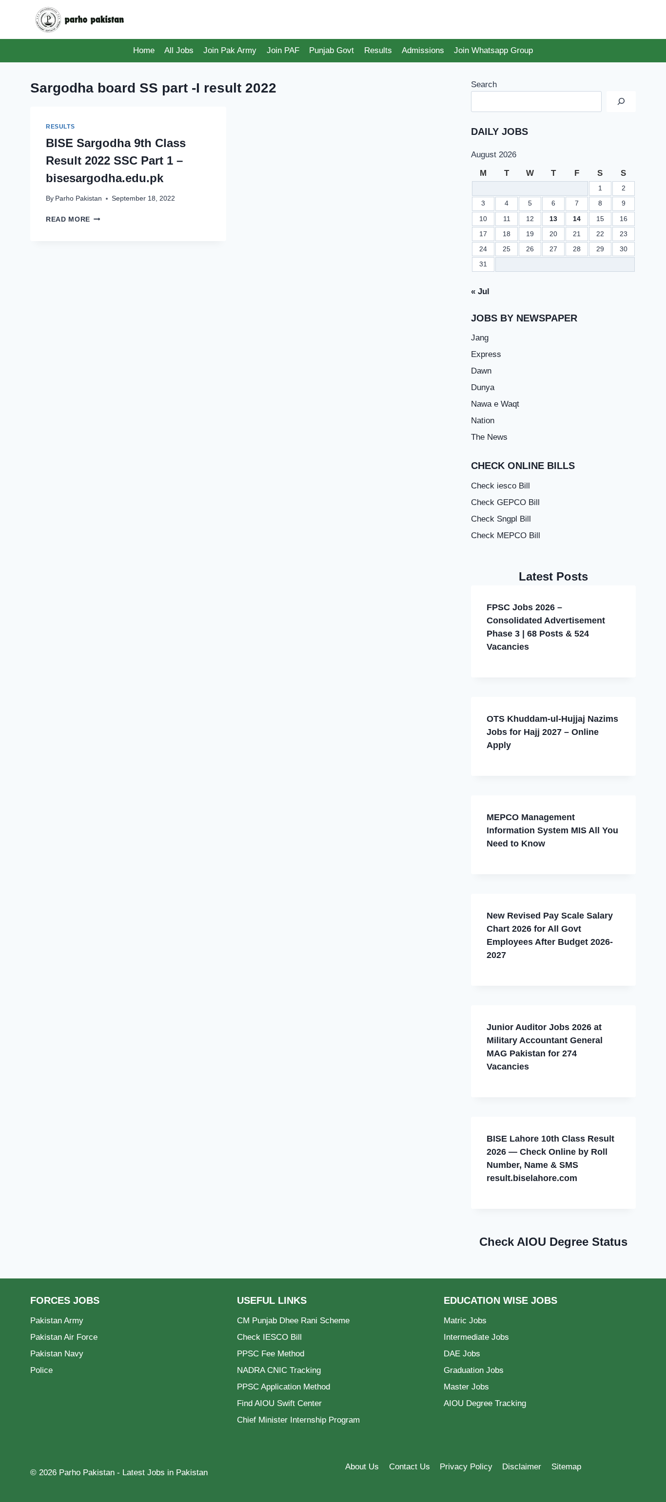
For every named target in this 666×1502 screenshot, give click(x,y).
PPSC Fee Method (270, 1353)
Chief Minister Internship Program (298, 1420)
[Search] (621, 101)
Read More (73, 219)
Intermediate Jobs (476, 1337)
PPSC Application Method (283, 1386)
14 (577, 219)
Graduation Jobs (474, 1370)
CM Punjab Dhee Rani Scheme (293, 1320)
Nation (482, 420)
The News (489, 437)
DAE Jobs (462, 1353)
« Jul (480, 291)
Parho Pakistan (78, 198)
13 (553, 219)
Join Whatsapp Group (493, 50)
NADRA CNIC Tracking (279, 1370)
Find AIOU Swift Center (279, 1403)
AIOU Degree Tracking (485, 1403)
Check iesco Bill (500, 485)
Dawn (481, 371)
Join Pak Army (229, 50)
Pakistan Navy (56, 1353)
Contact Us (409, 1466)
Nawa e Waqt (495, 404)
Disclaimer (521, 1466)
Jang (480, 337)
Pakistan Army (56, 1320)
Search (484, 84)
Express (486, 354)
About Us (362, 1466)
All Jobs (179, 50)
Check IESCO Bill (269, 1337)
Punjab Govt (331, 50)
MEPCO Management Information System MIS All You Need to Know (552, 830)
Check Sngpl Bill (501, 519)
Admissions (423, 50)
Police (41, 1370)
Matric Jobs (465, 1320)
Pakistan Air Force (64, 1337)
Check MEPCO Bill (505, 535)
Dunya (482, 387)
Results (378, 50)
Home (144, 50)
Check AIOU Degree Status (553, 1241)
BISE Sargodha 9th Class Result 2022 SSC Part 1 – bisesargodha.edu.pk (116, 160)
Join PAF (283, 50)
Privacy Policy (466, 1466)
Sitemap (566, 1466)
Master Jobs (466, 1386)
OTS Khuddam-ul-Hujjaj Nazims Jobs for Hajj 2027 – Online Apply (552, 732)
